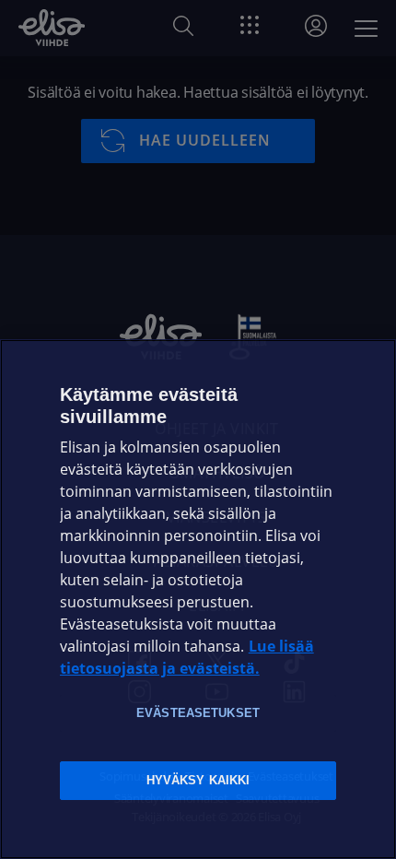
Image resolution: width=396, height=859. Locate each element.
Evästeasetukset (198, 713)
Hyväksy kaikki (198, 780)
